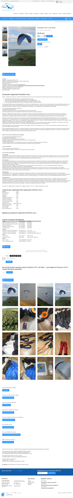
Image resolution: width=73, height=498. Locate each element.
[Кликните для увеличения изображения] (10, 294)
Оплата (29, 480)
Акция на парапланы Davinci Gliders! (49, 485)
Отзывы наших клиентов (8, 419)
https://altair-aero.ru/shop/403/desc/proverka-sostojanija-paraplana (31, 85)
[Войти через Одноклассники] (20, 256)
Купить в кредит (31, 482)
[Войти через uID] (10, 256)
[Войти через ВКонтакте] (12, 256)
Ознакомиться (6, 405)
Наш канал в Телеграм (8, 442)
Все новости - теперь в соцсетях (48, 482)
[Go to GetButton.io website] (3, 496)
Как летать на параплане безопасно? (11, 434)
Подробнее (5, 390)
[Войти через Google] (18, 256)
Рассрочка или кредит (8, 397)
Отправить (9, 261)
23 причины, (4, 464)
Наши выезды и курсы (8, 427)
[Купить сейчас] (38, 44)
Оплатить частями (42, 39)
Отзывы (29, 484)
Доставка (30, 483)
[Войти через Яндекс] (16, 256)
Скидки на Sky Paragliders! (46, 488)
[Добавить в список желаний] (41, 44)
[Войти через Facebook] (14, 256)
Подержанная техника (8, 412)
